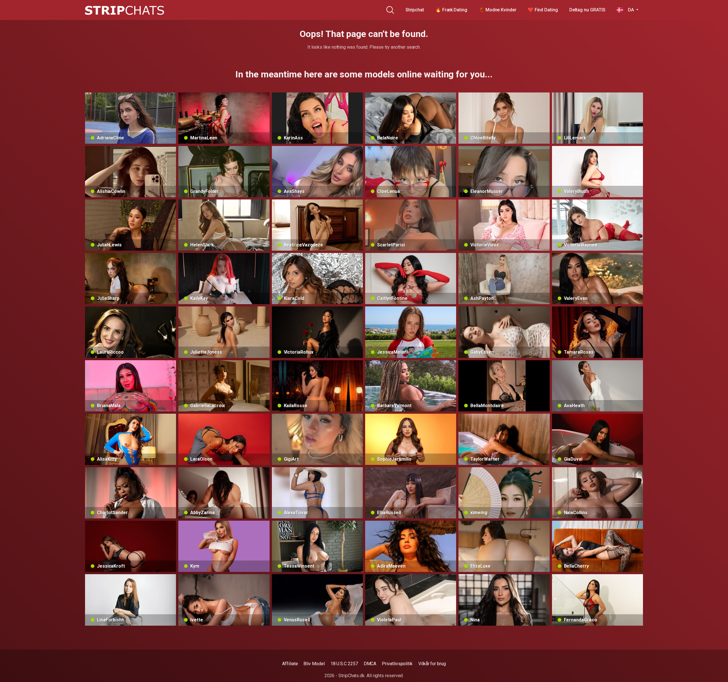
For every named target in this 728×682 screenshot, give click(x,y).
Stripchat (415, 10)
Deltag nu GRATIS (587, 10)
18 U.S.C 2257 (344, 663)
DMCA (370, 663)
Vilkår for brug (432, 663)
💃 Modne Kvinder (497, 10)
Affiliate (290, 663)
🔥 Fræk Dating (451, 10)
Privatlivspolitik (397, 663)
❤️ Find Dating (543, 10)
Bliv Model (313, 663)
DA (629, 10)
